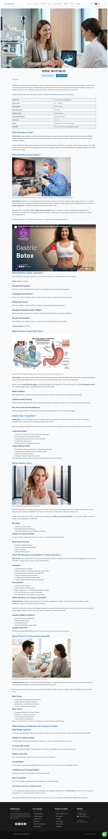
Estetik (43, 3)
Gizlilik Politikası (88, 833)
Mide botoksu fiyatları (80, 797)
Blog (72, 3)
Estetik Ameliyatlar (38, 816)
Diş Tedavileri (59, 816)
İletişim (78, 3)
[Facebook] (16, 824)
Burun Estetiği (59, 821)
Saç (29, 3)
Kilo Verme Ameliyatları (39, 824)
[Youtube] (22, 824)
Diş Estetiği (36, 821)
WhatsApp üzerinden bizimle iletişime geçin (26, 797)
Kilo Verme (57, 3)
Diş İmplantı (59, 826)
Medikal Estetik (37, 818)
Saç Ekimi (58, 818)
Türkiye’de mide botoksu (52, 94)
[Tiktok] (25, 824)
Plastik (35, 3)
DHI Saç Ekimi (59, 824)
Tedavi (66, 3)
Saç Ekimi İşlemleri (38, 813)
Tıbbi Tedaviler (37, 826)
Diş (49, 3)
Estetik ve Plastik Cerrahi (62, 813)
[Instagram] (19, 824)
